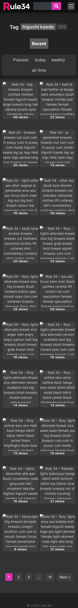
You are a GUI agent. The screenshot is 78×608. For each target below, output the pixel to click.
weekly (58, 59)
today (40, 59)
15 (50, 577)
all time (39, 70)
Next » (65, 577)
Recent (39, 43)
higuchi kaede (38, 27)
